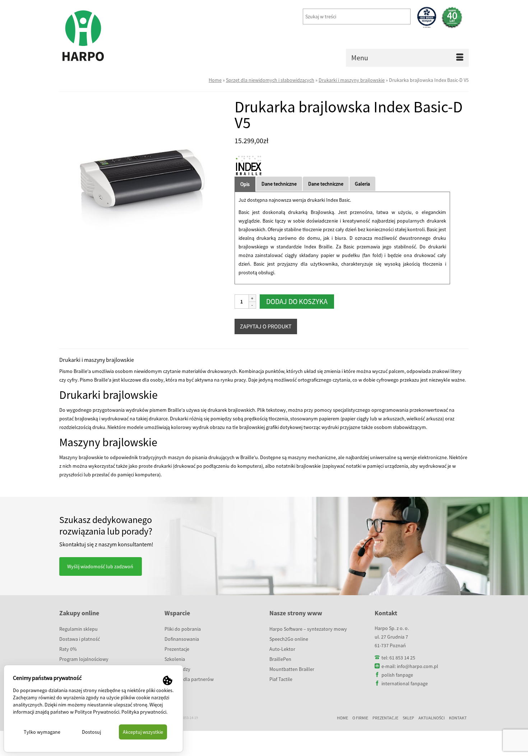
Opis (245, 184)
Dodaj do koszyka (297, 301)
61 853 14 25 (402, 657)
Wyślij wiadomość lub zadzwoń (100, 566)
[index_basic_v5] (141, 180)
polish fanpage (397, 675)
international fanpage (404, 683)
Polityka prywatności (143, 712)
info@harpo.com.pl (417, 666)
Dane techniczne (279, 184)
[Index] (249, 166)
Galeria (362, 184)
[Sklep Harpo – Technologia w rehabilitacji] (124, 36)
